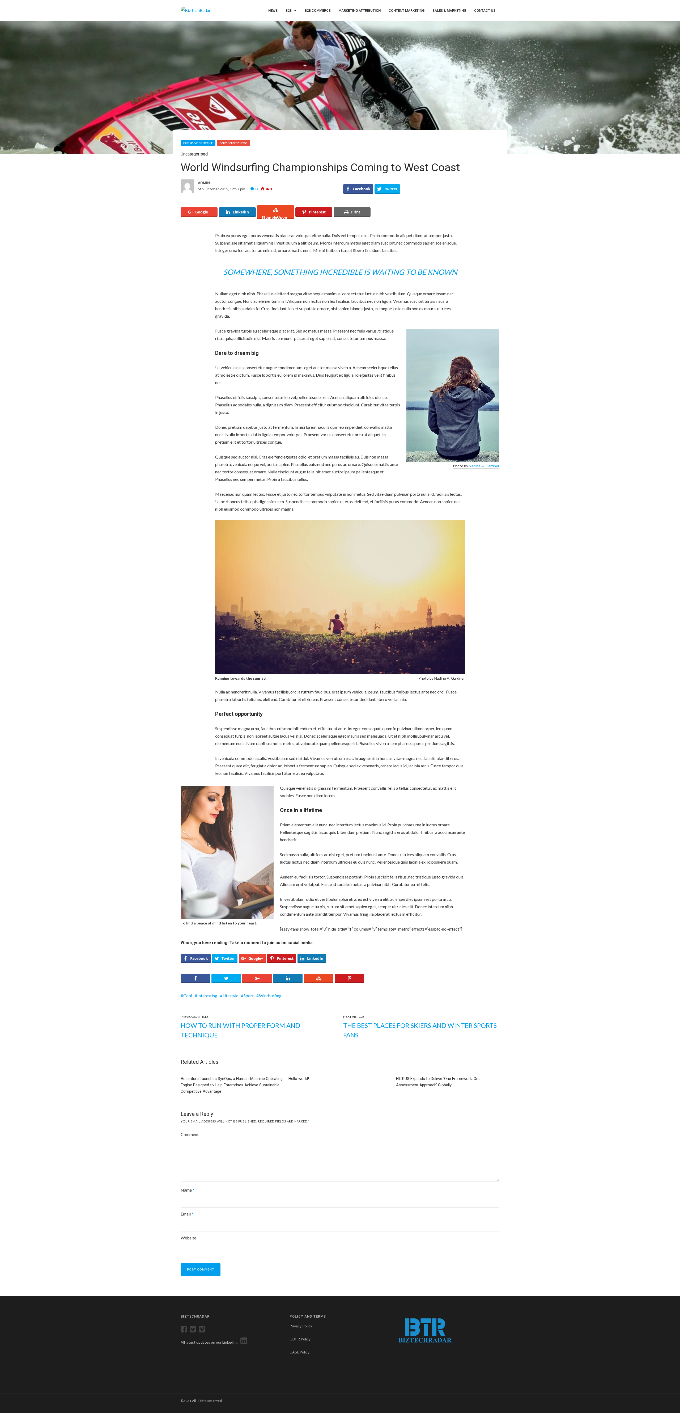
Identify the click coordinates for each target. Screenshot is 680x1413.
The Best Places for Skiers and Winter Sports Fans (420, 1030)
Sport (249, 995)
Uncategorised (194, 154)
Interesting (207, 995)
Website (188, 1237)
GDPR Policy (300, 1339)
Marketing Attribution (359, 10)
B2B (289, 10)
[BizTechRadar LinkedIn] (243, 1342)
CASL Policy (299, 1352)
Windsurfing (270, 995)
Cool (187, 995)
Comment (190, 1134)
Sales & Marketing (449, 10)
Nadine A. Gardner (484, 466)
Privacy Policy (301, 1326)
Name (187, 1189)
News (273, 10)
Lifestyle (230, 995)
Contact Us (484, 10)
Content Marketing (406, 10)
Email (187, 1213)
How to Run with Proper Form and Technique (240, 1030)
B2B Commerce (317, 10)
